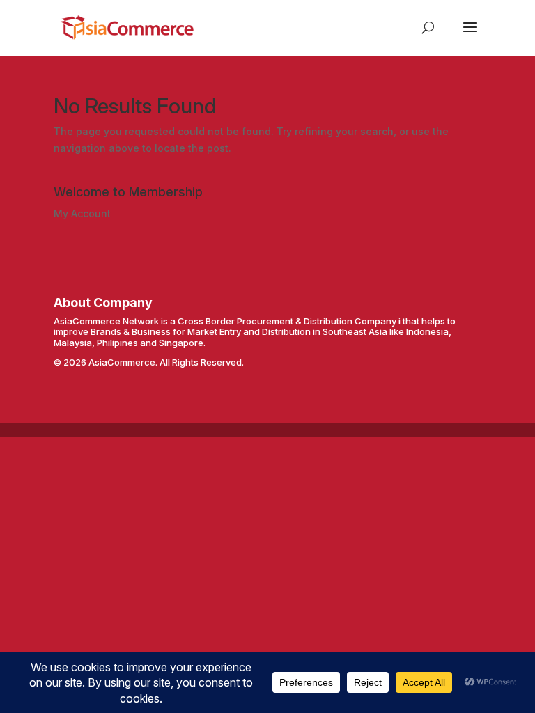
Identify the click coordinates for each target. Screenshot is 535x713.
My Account (82, 213)
